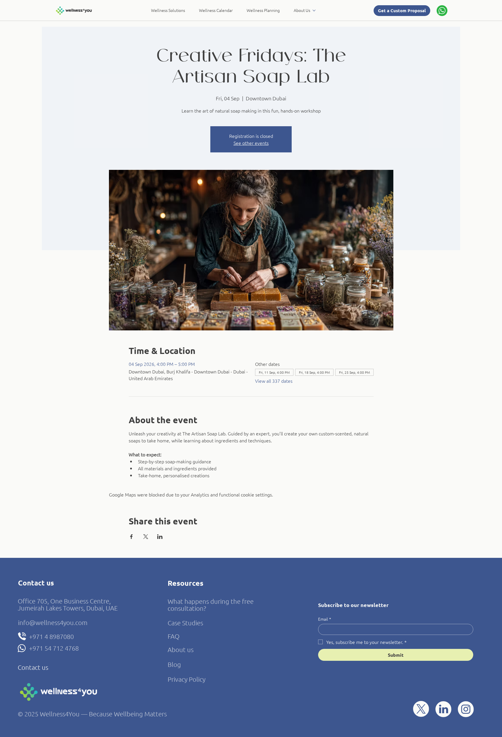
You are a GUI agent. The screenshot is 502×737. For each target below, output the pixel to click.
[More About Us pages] (314, 10)
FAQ (174, 636)
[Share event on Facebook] (131, 536)
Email (324, 619)
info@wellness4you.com (52, 622)
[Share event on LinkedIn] (160, 536)
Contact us (33, 667)
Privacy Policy (186, 679)
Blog (174, 664)
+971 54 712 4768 (54, 648)
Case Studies (185, 622)
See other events (251, 143)
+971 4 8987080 (51, 636)
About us (180, 649)
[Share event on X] (145, 536)
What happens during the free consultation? (211, 604)
